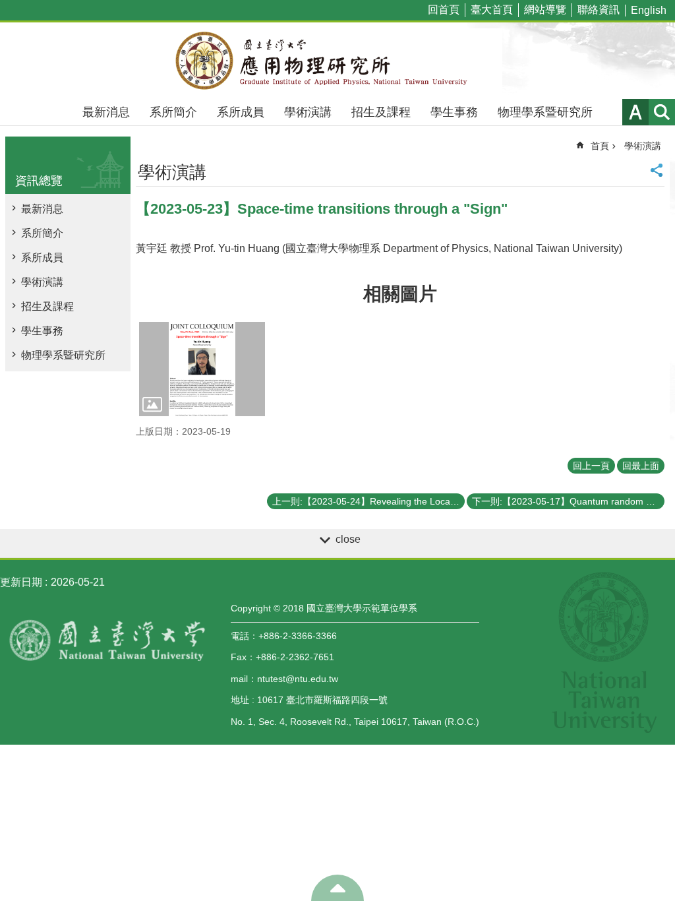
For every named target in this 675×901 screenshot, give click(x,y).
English (648, 10)
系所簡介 (173, 112)
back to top (337, 888)
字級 (635, 112)
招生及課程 (381, 112)
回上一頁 (591, 465)
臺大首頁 (492, 9)
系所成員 (240, 112)
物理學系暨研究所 (545, 112)
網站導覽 (545, 9)
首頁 (600, 145)
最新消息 (106, 112)
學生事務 (454, 112)
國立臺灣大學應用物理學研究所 (337, 61)
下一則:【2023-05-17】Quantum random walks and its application (568, 501)
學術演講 (308, 112)
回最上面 (640, 465)
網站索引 (662, 112)
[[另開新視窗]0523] (202, 369)
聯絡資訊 (598, 9)
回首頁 (443, 9)
